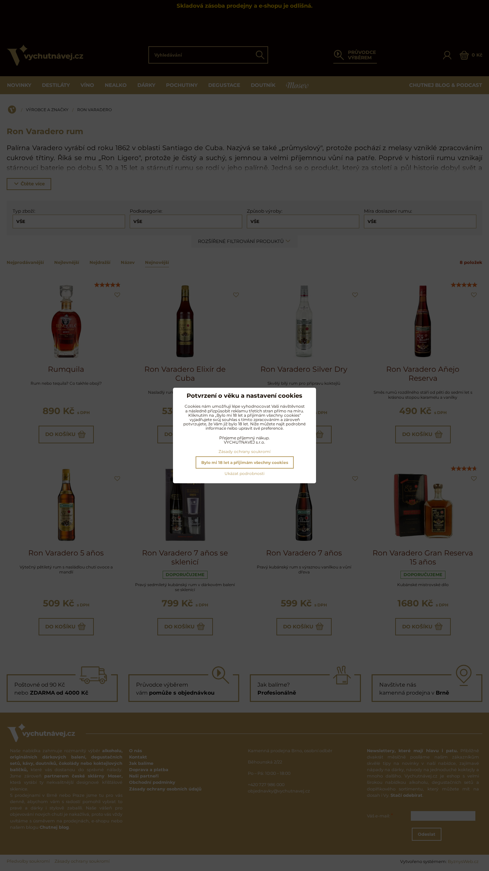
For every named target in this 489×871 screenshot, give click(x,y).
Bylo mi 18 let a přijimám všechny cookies (244, 462)
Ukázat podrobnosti (244, 473)
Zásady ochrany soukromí (244, 451)
